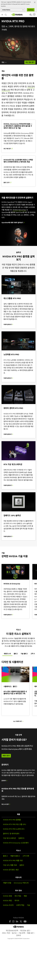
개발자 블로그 (15, 856)
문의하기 (4, 780)
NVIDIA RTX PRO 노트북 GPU (13, 829)
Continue (30, 10)
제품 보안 (30, 933)
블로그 (5, 856)
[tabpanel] (18, 691)
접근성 (14, 933)
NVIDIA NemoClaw (19, 210)
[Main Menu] (2, 14)
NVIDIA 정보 (7, 896)
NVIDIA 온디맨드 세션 (11, 870)
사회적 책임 (20, 905)
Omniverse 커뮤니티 (21, 883)
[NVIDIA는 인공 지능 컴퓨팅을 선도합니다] (17, 14)
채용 (25, 896)
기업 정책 (21, 933)
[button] (30, 15)
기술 (28, 905)
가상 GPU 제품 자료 (10, 865)
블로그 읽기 (7, 182)
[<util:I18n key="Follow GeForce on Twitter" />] (21, 921)
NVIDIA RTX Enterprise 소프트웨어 (16, 843)
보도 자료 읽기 (7, 148)
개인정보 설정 (25, 931)
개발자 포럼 (7, 883)
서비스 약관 (6, 933)
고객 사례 (26, 856)
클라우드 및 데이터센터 (11, 834)
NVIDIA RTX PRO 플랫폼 (12, 820)
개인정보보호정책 (12, 931)
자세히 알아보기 (8, 324)
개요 (3, 62)
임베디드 (21, 838)
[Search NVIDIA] (6, 14)
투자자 (17, 901)
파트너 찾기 (6, 756)
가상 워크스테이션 (9, 838)
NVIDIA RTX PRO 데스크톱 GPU (14, 824)
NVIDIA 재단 (7, 901)
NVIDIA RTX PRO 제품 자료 (13, 860)
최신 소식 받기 (5, 804)
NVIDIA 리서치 (8, 905)
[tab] (7, 654)
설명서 (21, 865)
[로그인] (34, 14)
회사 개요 (18, 896)
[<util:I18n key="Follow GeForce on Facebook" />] (10, 921)
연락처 (18, 935)
